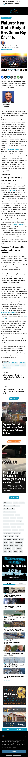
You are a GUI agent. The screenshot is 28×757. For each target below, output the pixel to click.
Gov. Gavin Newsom (8, 365)
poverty (23, 365)
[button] (25, 736)
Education (22, 362)
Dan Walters (6, 18)
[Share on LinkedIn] (8, 77)
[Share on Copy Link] (21, 77)
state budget (6, 367)
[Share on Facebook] (2, 77)
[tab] (9, 583)
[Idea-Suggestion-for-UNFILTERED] (14, 580)
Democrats (15, 362)
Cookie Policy (9, 755)
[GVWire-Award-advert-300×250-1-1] (14, 705)
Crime (4, 469)
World (2, 4)
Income (17, 365)
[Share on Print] (11, 77)
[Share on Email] (15, 77)
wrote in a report (18, 224)
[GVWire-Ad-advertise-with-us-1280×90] (14, 70)
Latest (4, 421)
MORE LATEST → (7, 681)
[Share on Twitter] (5, 77)
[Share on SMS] (18, 77)
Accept (14, 751)
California (7, 362)
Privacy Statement (17, 755)
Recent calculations (13, 149)
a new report (11, 190)
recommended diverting (8, 312)
